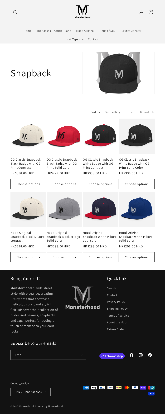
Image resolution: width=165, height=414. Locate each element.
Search (111, 288)
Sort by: (96, 112)
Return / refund (117, 329)
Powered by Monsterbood (49, 406)
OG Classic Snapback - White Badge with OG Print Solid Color (135, 163)
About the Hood (117, 322)
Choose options (28, 184)
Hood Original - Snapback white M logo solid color (136, 237)
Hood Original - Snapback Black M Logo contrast (27, 237)
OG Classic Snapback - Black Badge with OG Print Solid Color (63, 163)
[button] (15, 12)
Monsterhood (26, 406)
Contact (112, 295)
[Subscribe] (81, 355)
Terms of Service (118, 315)
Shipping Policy (117, 308)
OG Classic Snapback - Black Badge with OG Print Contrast (26, 163)
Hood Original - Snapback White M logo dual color (100, 237)
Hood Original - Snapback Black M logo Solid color (63, 237)
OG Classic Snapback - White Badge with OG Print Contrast (99, 163)
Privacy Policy (116, 302)
